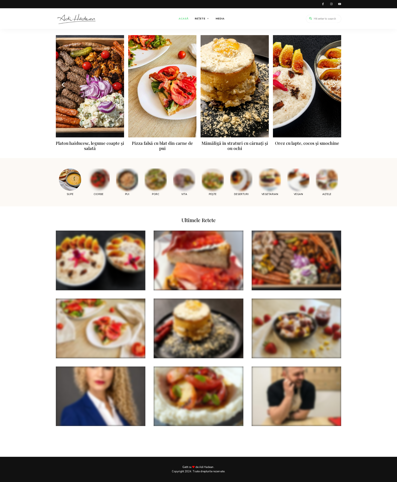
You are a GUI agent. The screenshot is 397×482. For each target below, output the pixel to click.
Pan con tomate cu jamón (180, 277)
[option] (90, 94)
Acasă (184, 18)
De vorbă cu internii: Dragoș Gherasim (290, 413)
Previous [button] (63, 84)
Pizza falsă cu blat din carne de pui (162, 145)
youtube (339, 4)
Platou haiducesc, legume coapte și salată (90, 145)
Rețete (200, 18)
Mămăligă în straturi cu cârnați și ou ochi (235, 145)
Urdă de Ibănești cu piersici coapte (188, 413)
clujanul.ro (65, 451)
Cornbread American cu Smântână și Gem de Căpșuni (295, 343)
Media (220, 18)
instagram (331, 4)
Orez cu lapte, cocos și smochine (307, 143)
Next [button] (334, 84)
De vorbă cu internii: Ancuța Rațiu (90, 413)
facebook (323, 4)
